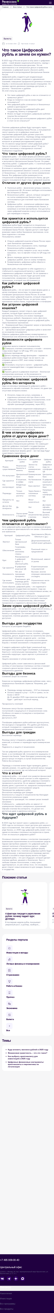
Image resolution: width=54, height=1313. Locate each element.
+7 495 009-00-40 (9, 1260)
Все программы (7, 1304)
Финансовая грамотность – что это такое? (27, 1053)
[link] (5, 7)
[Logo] (10, 2)
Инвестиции (6, 1299)
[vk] (2, 1279)
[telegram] (9, 1279)
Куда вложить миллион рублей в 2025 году (28, 1050)
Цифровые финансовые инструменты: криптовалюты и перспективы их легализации (26, 1064)
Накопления (6, 1293)
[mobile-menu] (50, 2)
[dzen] (16, 1279)
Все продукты (6, 1309)
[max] (23, 1279)
